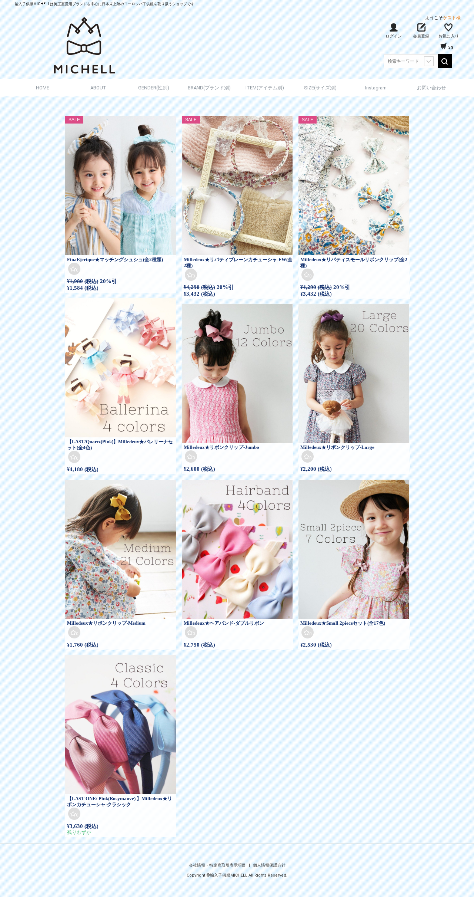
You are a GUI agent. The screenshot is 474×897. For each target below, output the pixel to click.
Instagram (376, 88)
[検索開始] (445, 61)
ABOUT (98, 88)
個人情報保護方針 (269, 865)
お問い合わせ (431, 88)
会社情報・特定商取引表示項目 (218, 865)
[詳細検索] (429, 61)
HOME (42, 88)
